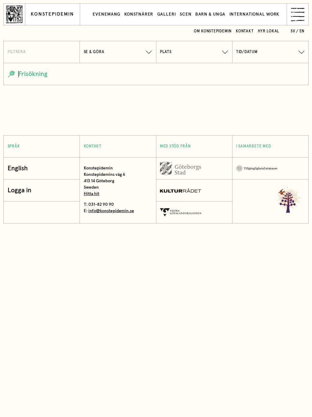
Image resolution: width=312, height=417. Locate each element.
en (302, 31)
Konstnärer (139, 14)
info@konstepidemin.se (111, 211)
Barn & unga (210, 14)
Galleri (166, 14)
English (18, 168)
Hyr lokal (268, 31)
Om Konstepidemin (213, 31)
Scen (186, 14)
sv (293, 31)
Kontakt (245, 31)
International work (254, 14)
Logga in (19, 190)
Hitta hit (91, 194)
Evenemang (106, 14)
